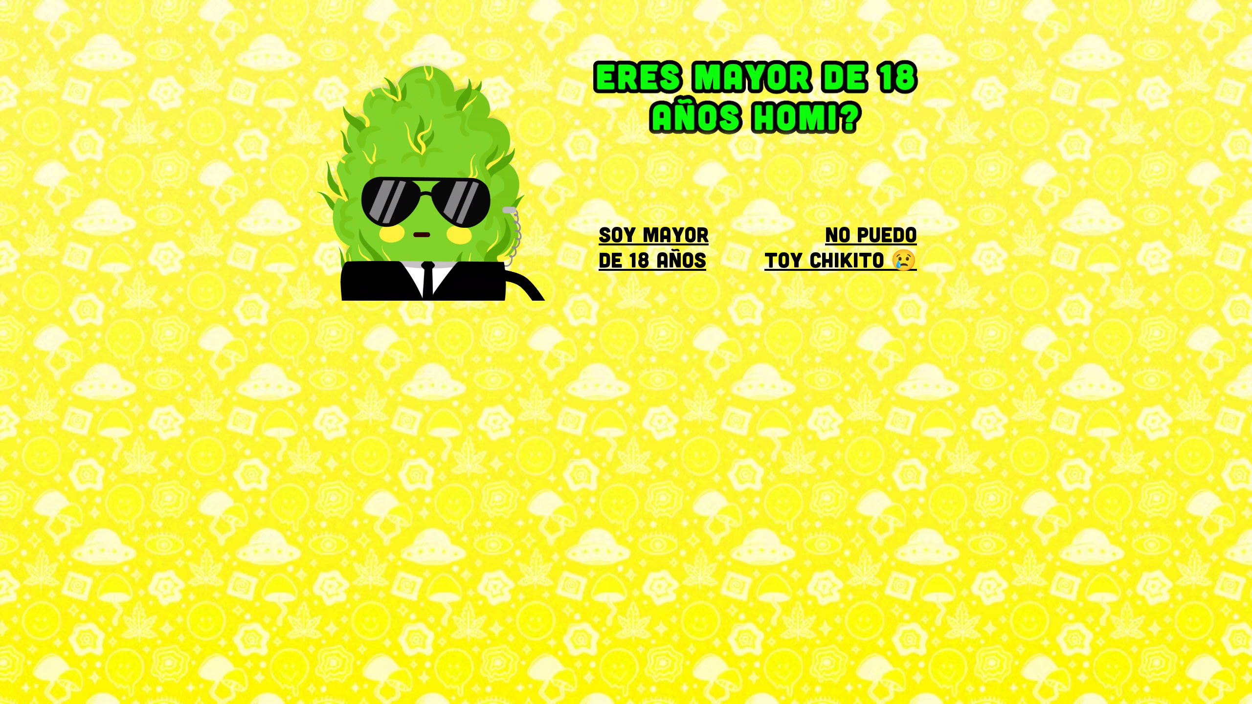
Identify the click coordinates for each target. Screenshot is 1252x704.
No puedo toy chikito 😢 (840, 246)
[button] (579, 290)
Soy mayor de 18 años (654, 246)
